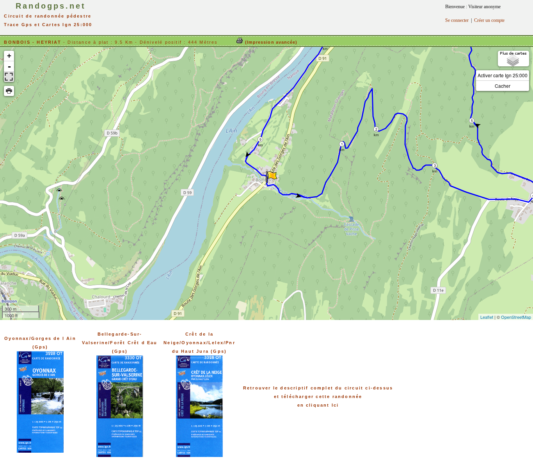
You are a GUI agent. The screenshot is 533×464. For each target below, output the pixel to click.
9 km (260, 139)
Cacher (502, 85)
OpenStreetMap (516, 317)
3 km (434, 165)
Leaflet (486, 317)
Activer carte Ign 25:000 (503, 75)
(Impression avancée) (270, 42)
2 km (376, 129)
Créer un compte (489, 20)
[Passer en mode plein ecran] (9, 77)
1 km (342, 144)
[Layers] (513, 58)
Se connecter (457, 20)
